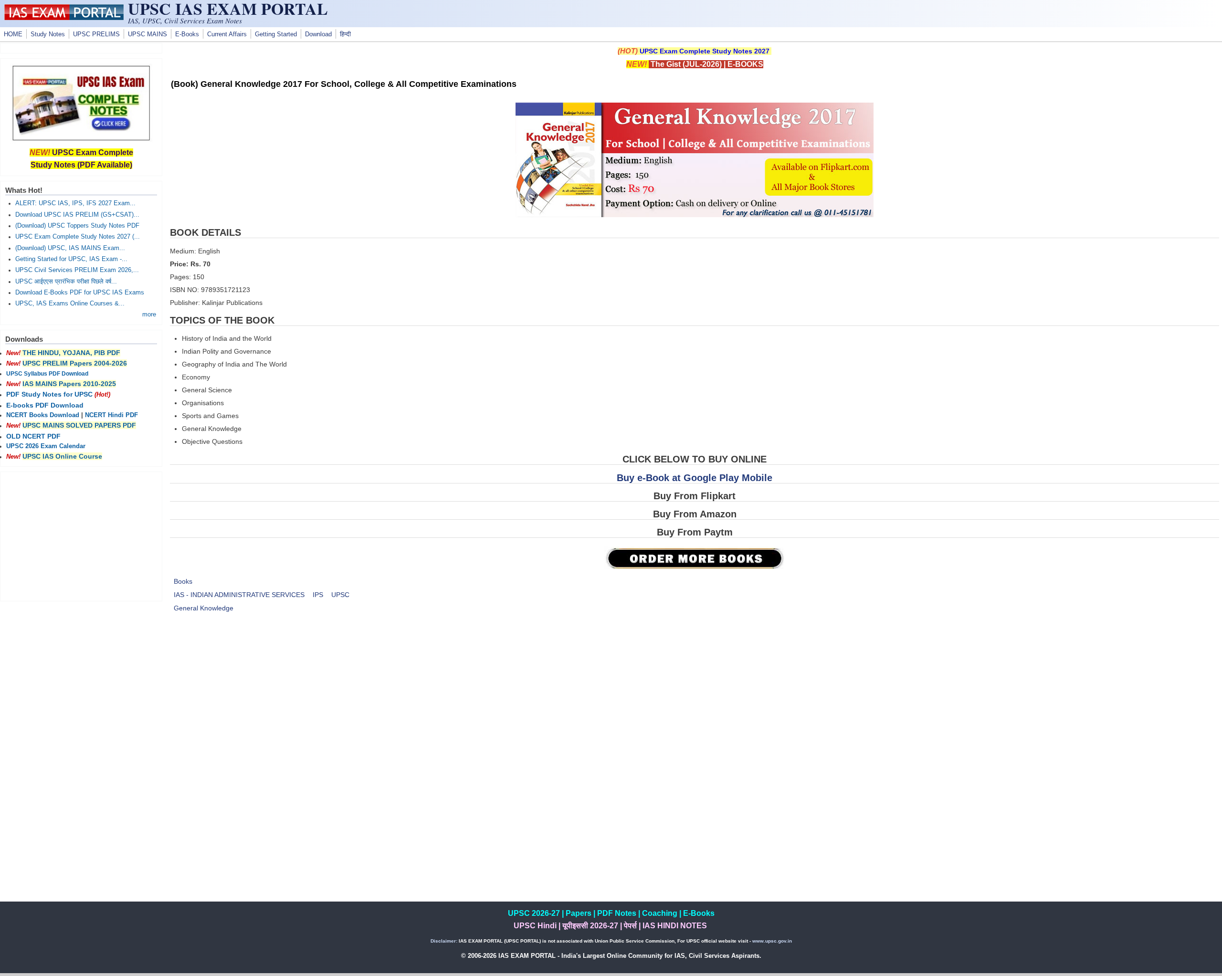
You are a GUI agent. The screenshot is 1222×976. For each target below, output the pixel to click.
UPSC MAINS (147, 34)
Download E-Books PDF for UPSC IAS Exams (79, 292)
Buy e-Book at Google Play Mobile (694, 477)
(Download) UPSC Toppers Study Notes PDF (77, 225)
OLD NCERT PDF (33, 436)
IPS (318, 594)
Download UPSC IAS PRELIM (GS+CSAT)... (77, 214)
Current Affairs (227, 34)
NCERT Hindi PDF (111, 415)
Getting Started (276, 34)
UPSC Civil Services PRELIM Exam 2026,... (77, 270)
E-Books (187, 34)
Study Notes (48, 34)
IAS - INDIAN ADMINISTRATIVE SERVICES (239, 594)
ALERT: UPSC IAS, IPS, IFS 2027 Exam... (75, 203)
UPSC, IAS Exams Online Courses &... (70, 303)
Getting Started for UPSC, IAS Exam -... (71, 259)
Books (183, 581)
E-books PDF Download (45, 405)
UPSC (340, 594)
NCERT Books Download (42, 415)
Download (318, 34)
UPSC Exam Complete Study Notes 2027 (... (77, 236)
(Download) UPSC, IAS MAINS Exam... (70, 248)
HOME (13, 34)
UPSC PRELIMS (96, 34)
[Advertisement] (694, 701)
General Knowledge (203, 608)
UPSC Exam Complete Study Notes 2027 (704, 51)
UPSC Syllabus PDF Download (47, 373)
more (149, 314)
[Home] (64, 17)
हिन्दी (345, 34)
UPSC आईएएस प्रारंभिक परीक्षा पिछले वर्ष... (66, 281)
